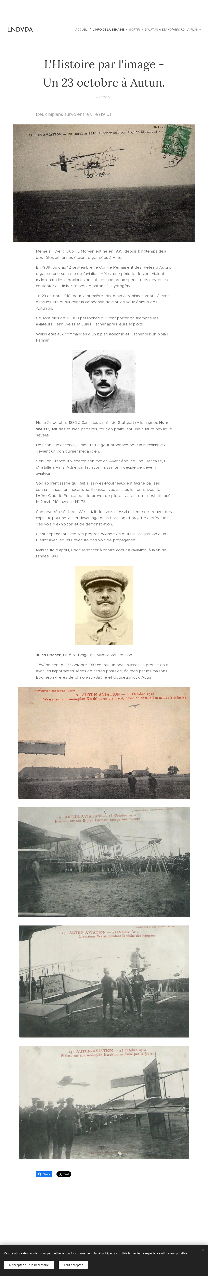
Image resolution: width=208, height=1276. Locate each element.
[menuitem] (82, 29)
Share (46, 1174)
